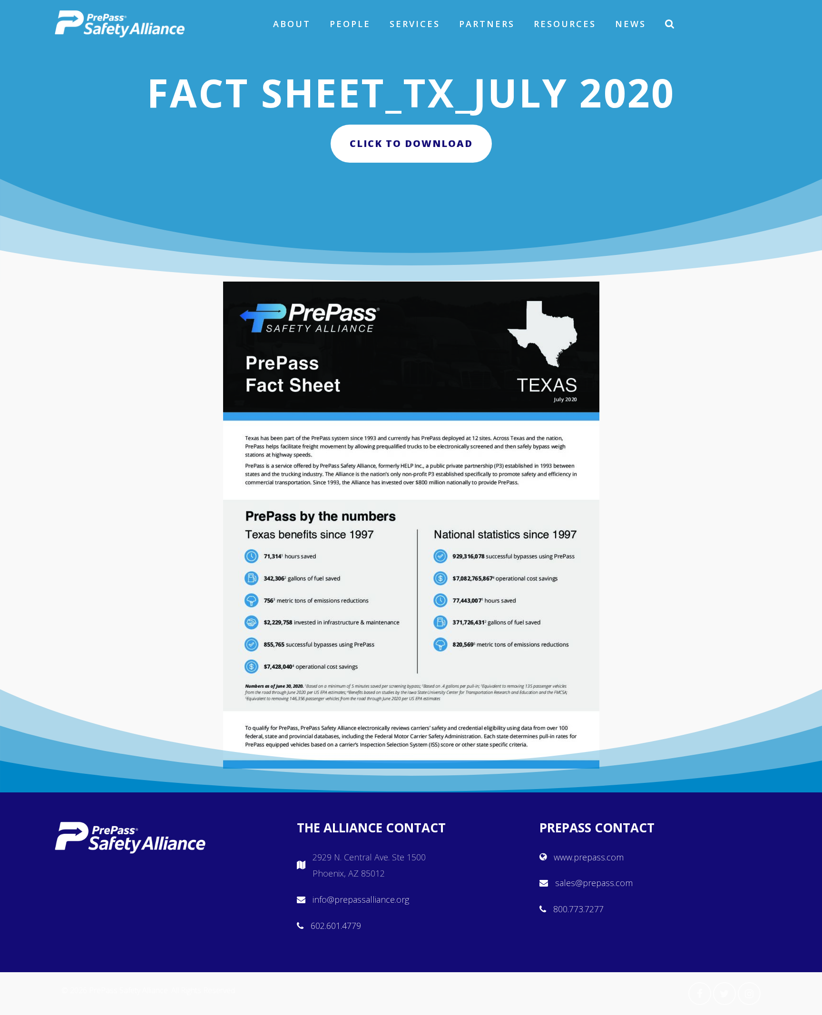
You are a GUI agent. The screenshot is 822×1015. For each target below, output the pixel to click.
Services (415, 23)
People (350, 23)
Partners (487, 23)
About (292, 23)
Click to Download (411, 143)
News (630, 23)
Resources (565, 23)
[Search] (670, 23)
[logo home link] (120, 24)
